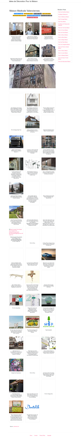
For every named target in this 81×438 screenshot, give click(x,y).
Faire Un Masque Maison (63, 55)
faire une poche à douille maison (33, 15)
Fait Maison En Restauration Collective (64, 24)
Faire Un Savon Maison (63, 50)
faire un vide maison (46, 13)
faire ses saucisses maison (46, 15)
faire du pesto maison (28, 13)
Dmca (31, 435)
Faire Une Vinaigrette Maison (64, 44)
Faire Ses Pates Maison (63, 42)
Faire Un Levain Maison (63, 53)
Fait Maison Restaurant (63, 14)
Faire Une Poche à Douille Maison (63, 47)
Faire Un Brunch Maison (63, 34)
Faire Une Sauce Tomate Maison (63, 58)
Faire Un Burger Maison (63, 39)
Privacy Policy (42, 435)
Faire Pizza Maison (62, 21)
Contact (35, 435)
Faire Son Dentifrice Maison (63, 12)
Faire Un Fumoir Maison (63, 30)
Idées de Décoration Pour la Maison (23, 1)
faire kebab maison (37, 13)
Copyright (49, 435)
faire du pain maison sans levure (19, 15)
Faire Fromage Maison (62, 19)
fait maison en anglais (18, 13)
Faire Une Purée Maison (63, 32)
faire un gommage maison (32, 17)
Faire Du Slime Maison (62, 37)
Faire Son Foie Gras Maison (64, 27)
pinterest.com (16, 426)
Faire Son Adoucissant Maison (64, 61)
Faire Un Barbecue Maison (63, 16)
